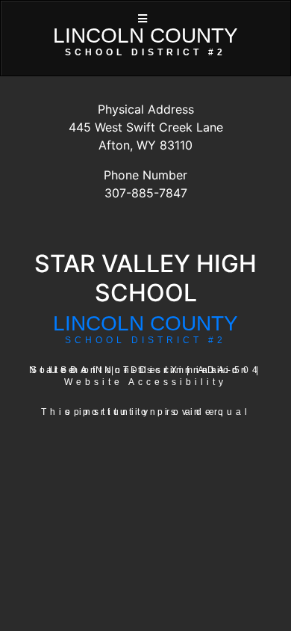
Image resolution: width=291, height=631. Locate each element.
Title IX (152, 370)
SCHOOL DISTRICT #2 (145, 340)
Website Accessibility (145, 382)
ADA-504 (229, 370)
